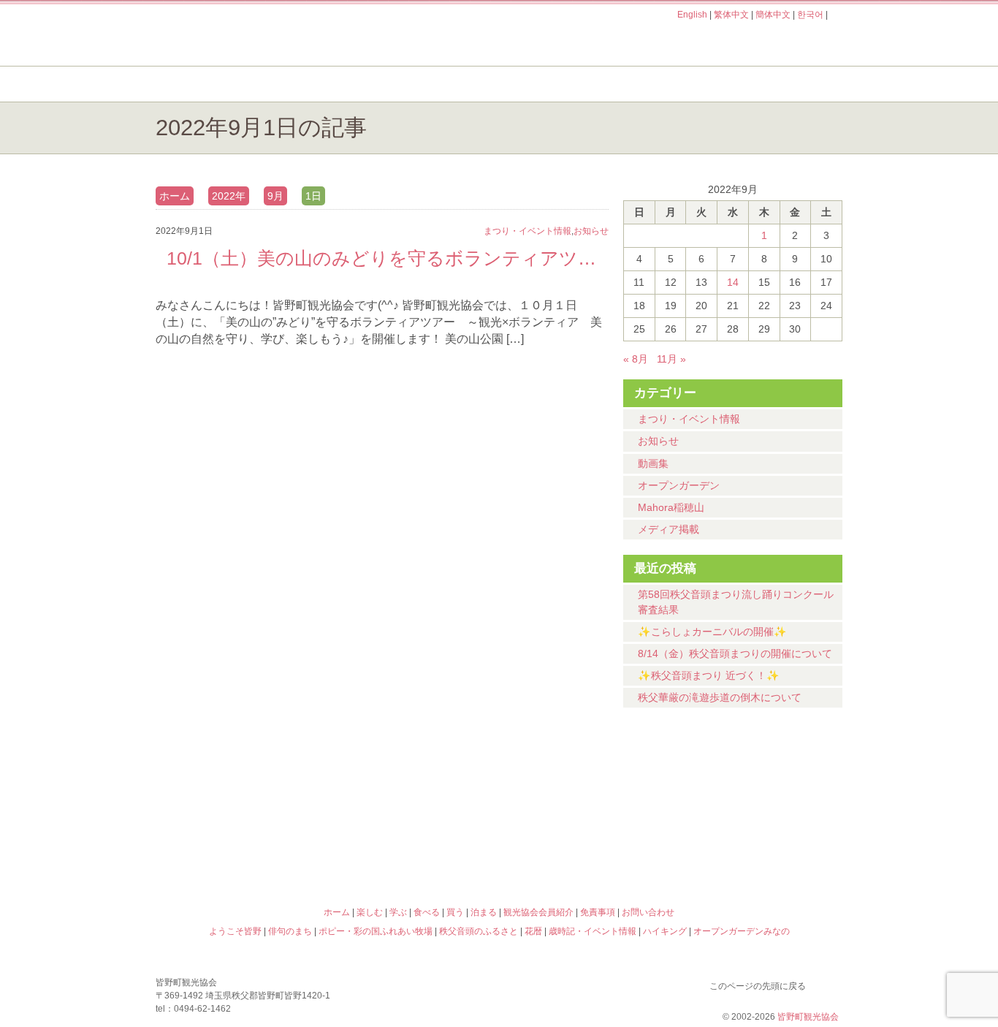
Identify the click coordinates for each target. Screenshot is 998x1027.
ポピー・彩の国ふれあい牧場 (240, 848)
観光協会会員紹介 (538, 912)
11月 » (671, 359)
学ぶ (431, 84)
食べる (548, 84)
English (692, 15)
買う (666, 84)
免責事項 (597, 912)
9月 (275, 196)
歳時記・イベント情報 (757, 786)
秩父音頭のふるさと (413, 848)
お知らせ (658, 441)
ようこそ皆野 (240, 786)
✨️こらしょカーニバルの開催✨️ (712, 631)
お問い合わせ (648, 912)
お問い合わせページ (758, 42)
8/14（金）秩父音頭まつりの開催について (735, 653)
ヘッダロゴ (254, 35)
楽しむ (313, 84)
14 (733, 282)
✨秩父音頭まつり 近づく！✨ (709, 675)
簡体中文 (773, 15)
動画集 (653, 463)
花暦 (585, 786)
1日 (313, 196)
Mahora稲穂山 (671, 507)
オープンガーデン (679, 485)
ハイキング (585, 848)
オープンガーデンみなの (757, 848)
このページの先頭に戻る (827, 983)
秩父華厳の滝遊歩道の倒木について (719, 697)
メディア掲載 (668, 529)
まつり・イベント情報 (689, 419)
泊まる (783, 84)
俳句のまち (413, 786)
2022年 (228, 196)
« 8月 (635, 359)
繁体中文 (731, 15)
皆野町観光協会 (808, 1017)
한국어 (810, 15)
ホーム (205, 84)
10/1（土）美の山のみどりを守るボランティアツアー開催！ (382, 258)
